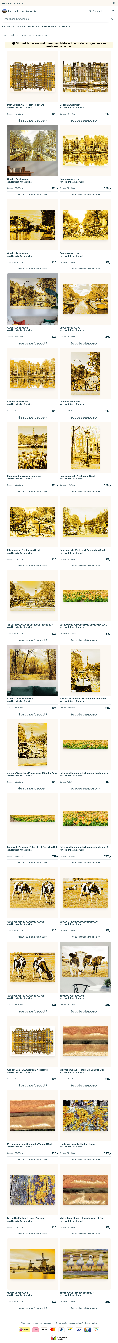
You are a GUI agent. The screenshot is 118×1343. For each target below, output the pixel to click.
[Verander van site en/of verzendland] (114, 3)
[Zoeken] (112, 19)
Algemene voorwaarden (31, 1323)
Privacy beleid (91, 1323)
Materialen (33, 26)
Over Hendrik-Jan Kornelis (56, 26)
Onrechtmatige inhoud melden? (69, 1323)
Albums (21, 26)
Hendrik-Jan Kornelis (22, 11)
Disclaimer (48, 1323)
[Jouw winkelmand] (113, 11)
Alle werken (8, 26)
